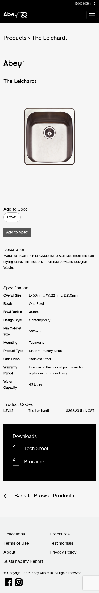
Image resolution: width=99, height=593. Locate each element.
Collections (14, 533)
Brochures (60, 533)
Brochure (34, 461)
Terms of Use (16, 543)
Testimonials (61, 543)
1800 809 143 (85, 3)
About (9, 552)
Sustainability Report (23, 561)
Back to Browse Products (43, 495)
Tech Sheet (36, 448)
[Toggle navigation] (92, 15)
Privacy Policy (63, 552)
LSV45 (12, 217)
